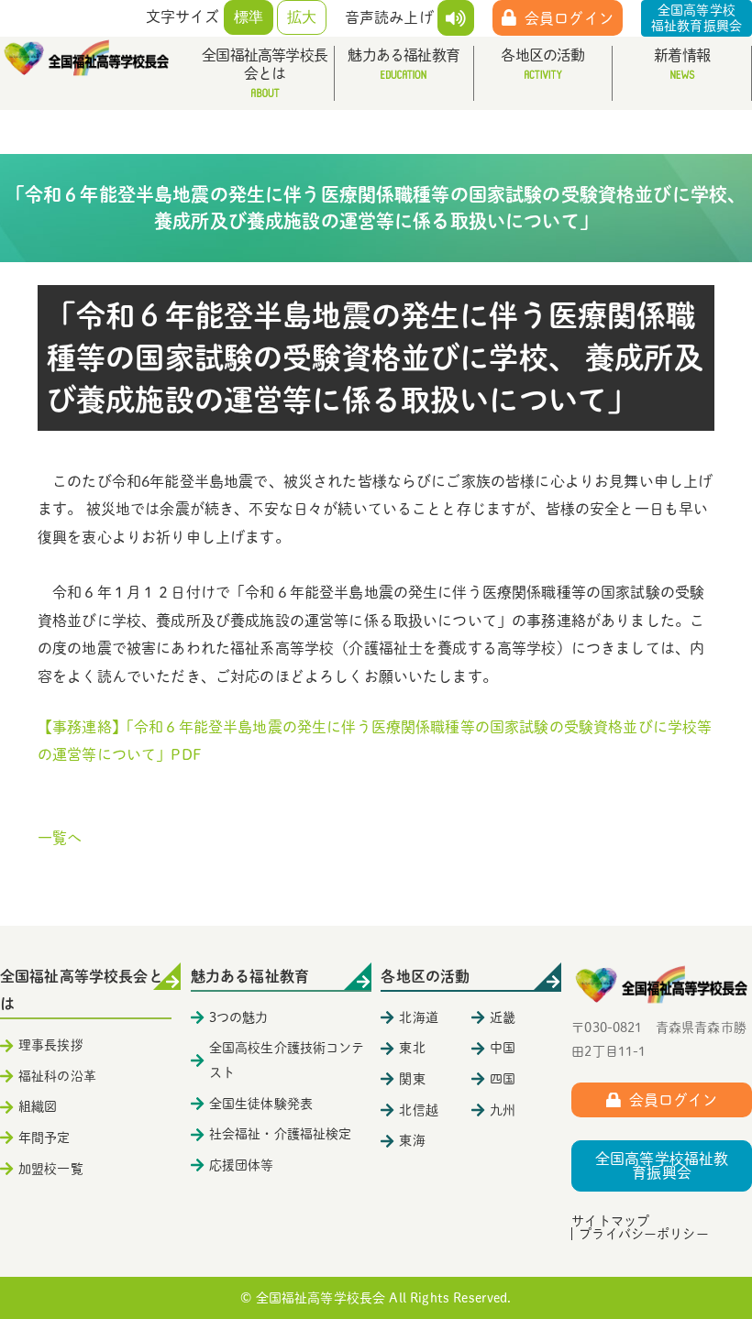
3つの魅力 (239, 1017)
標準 (248, 17)
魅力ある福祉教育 (403, 55)
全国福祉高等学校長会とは (264, 64)
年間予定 (44, 1137)
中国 (502, 1047)
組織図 (37, 1106)
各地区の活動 (542, 55)
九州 (502, 1110)
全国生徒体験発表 (261, 1103)
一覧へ (60, 837)
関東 (412, 1078)
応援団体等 (241, 1165)
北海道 (418, 1017)
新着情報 (682, 55)
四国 (502, 1078)
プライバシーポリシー (644, 1233)
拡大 (301, 17)
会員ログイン (569, 18)
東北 (412, 1047)
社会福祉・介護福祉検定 (280, 1133)
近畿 (502, 1017)
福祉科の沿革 (57, 1076)
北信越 (418, 1110)
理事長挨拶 (50, 1045)
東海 (412, 1140)
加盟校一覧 (50, 1168)
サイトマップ (610, 1221)
